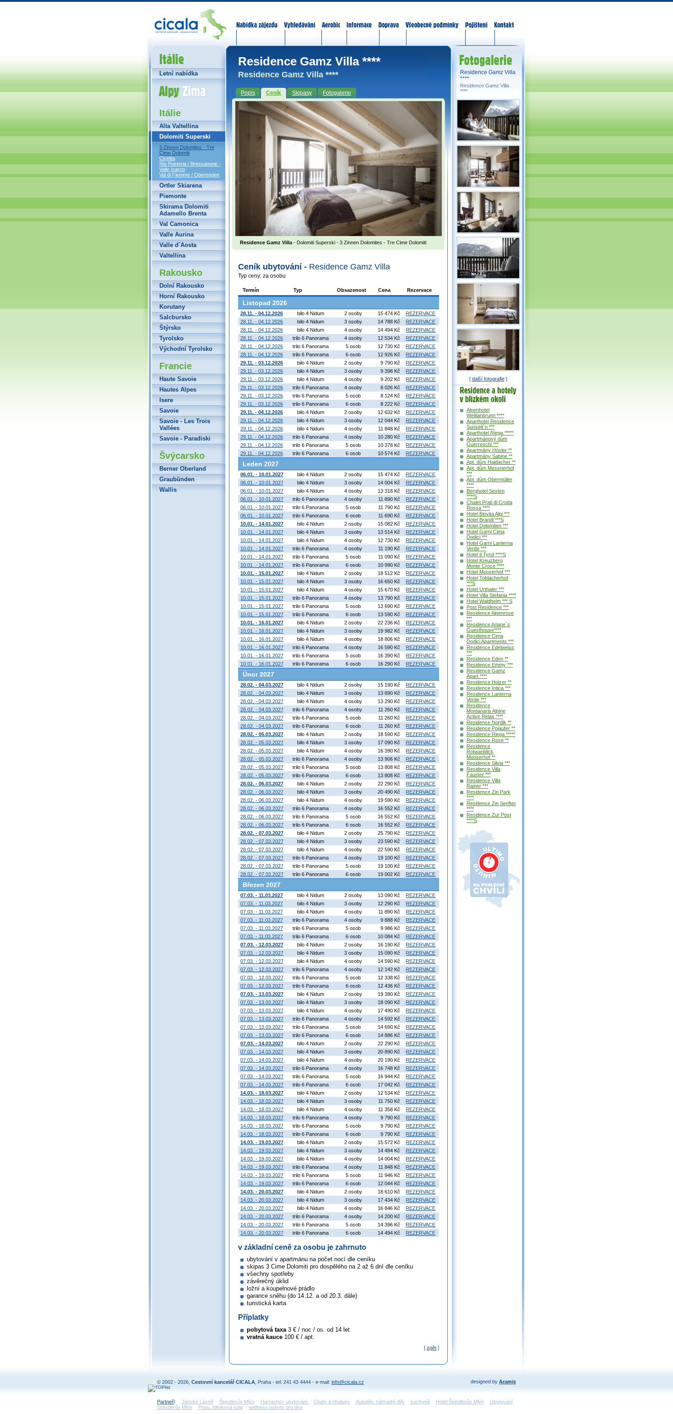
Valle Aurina (176, 234)
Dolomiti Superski (185, 136)
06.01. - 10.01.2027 (261, 482)
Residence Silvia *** (488, 763)
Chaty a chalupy (332, 1401)
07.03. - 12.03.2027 (261, 953)
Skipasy (302, 93)
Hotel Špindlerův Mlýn (460, 1401)
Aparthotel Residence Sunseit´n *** (490, 424)
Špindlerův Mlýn (237, 1401)
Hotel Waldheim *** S (489, 601)
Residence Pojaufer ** (491, 728)
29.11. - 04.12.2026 (261, 420)
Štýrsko (170, 327)
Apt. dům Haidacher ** (491, 462)
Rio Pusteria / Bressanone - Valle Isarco (190, 166)
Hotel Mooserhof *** (488, 572)
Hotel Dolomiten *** (487, 525)
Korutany (172, 306)
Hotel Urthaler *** (485, 589)
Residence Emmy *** (490, 664)
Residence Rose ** (488, 740)
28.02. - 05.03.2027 (261, 742)
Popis (248, 93)
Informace (359, 19)
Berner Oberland (182, 468)
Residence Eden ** (487, 658)
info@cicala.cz (347, 1382)
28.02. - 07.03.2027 (261, 841)
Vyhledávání (299, 19)
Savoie (169, 410)
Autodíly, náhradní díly (380, 1401)
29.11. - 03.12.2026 (261, 371)
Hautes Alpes (177, 389)
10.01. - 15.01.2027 (261, 581)
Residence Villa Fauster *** (483, 771)
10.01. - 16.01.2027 (261, 631)
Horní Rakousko (182, 296)
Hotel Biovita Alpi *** (488, 513)
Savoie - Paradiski (185, 438)
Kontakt (503, 19)
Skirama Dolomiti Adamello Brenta (184, 210)
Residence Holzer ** (489, 682)
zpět (431, 1347)
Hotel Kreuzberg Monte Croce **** (485, 563)
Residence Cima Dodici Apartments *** (490, 638)
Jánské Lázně (197, 1401)
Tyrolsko (171, 338)
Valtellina (172, 255)
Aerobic (331, 19)
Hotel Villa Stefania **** (491, 595)
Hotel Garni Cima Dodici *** (486, 534)
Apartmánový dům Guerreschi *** (487, 441)
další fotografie (488, 379)
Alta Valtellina (178, 126)
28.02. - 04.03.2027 (261, 693)
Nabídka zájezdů (257, 19)
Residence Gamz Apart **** (486, 673)
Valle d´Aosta (177, 245)
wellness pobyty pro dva (276, 1407)
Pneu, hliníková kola (220, 1407)
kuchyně (420, 1401)
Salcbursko (175, 317)
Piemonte (172, 196)
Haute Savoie (177, 379)
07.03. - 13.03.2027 (261, 1002)
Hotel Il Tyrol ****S (486, 554)
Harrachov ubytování (285, 1401)
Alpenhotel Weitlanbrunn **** (485, 412)
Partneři (165, 1401)
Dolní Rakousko (181, 285)
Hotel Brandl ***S (485, 519)
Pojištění (476, 19)
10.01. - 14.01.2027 (261, 532)
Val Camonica (178, 223)
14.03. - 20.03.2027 (261, 1200)
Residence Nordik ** (489, 722)
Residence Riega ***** (491, 734)
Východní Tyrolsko (185, 348)
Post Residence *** (488, 607)
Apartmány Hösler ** (489, 450)
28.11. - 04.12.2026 (261, 321)
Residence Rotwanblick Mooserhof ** (481, 751)
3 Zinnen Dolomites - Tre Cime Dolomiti (186, 150)
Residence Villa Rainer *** (483, 783)
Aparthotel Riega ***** (490, 432)
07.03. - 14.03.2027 (261, 1051)
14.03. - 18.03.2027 (261, 1101)
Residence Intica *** (488, 688)
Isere (166, 400)
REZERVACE (420, 313)
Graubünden (177, 479)
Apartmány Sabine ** (489, 456)
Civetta (167, 158)
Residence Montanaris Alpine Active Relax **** (486, 711)
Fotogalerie (337, 93)
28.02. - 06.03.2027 (261, 792)
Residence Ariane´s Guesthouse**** (488, 627)
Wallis (168, 489)
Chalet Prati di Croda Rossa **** (489, 505)
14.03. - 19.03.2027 (261, 1150)
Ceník (273, 93)
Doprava (388, 19)
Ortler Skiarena (180, 185)
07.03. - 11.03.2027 (261, 903)
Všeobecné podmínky (432, 19)
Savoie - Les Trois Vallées (184, 424)
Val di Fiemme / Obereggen (189, 174)
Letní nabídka (178, 73)
